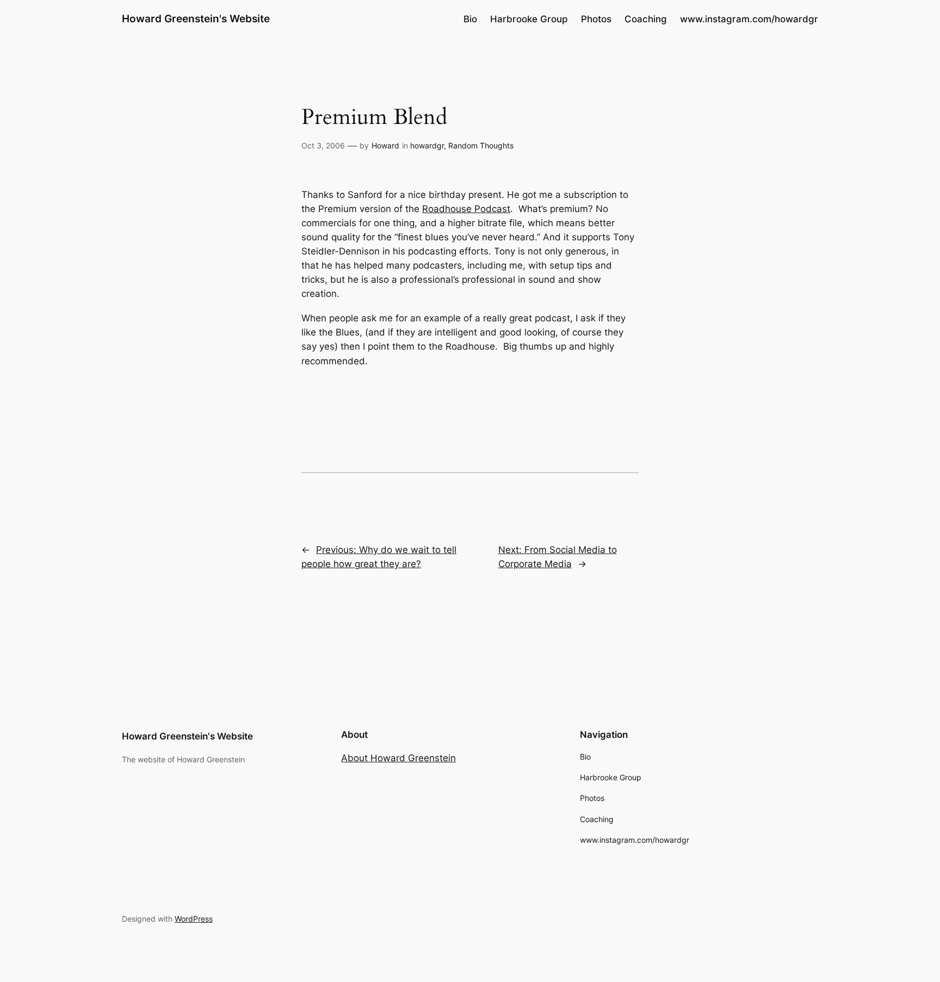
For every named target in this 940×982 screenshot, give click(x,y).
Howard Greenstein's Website (196, 18)
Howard (385, 145)
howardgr (427, 145)
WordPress (194, 918)
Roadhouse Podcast (466, 208)
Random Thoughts (481, 145)
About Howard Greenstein (398, 758)
